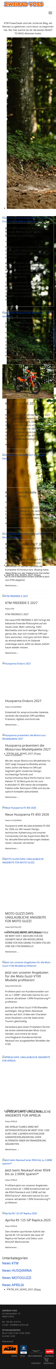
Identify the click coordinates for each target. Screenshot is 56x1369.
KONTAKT (36, 1363)
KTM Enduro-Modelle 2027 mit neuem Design (28, 494)
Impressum (7, 1341)
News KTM (9, 409)
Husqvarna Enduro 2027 (23, 701)
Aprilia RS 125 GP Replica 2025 (28, 1220)
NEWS (14, 1356)
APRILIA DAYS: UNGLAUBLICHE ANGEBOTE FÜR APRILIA (28, 1113)
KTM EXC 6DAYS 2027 (21, 403)
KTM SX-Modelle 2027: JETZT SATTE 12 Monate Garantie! (26, 546)
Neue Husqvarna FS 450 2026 (27, 814)
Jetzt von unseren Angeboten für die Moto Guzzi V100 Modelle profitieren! (26, 232)
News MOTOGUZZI (13, 927)
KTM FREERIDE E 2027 (21, 603)
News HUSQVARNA (13, 707)
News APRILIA (11, 1121)
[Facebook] (42, 12)
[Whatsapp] (45, 12)
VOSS (22, 1356)
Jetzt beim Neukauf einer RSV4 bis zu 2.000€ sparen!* (27, 325)
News (7, 241)
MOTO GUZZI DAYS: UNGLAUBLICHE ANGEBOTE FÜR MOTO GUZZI (25, 917)
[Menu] (50, 13)
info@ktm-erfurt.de (19, 1324)
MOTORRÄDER (35, 1356)
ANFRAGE (49, 1356)
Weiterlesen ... (12, 444)
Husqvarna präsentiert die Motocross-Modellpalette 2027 (28, 747)
